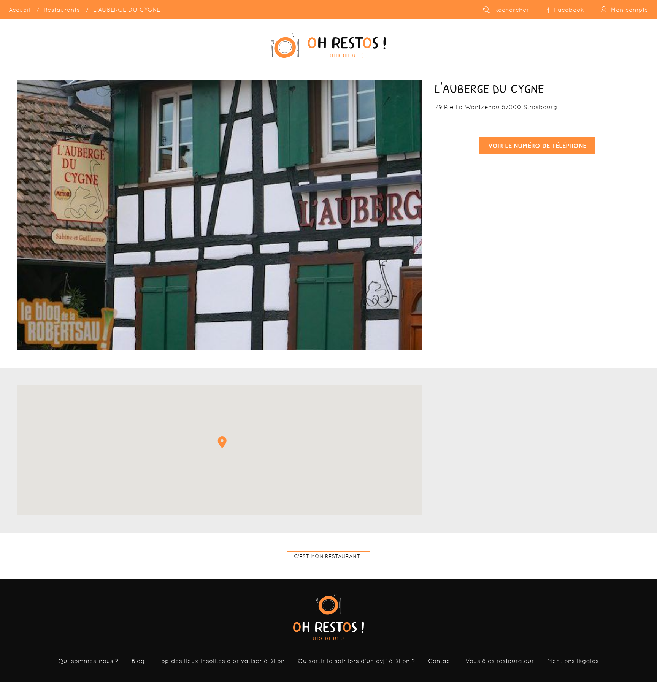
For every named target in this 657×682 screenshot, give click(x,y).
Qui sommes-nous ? (88, 661)
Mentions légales (573, 661)
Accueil (19, 9)
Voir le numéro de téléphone (537, 145)
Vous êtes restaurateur (499, 661)
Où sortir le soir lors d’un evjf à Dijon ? (356, 661)
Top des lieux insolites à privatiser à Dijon (221, 661)
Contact (440, 661)
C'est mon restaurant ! (328, 556)
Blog (138, 661)
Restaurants (62, 9)
